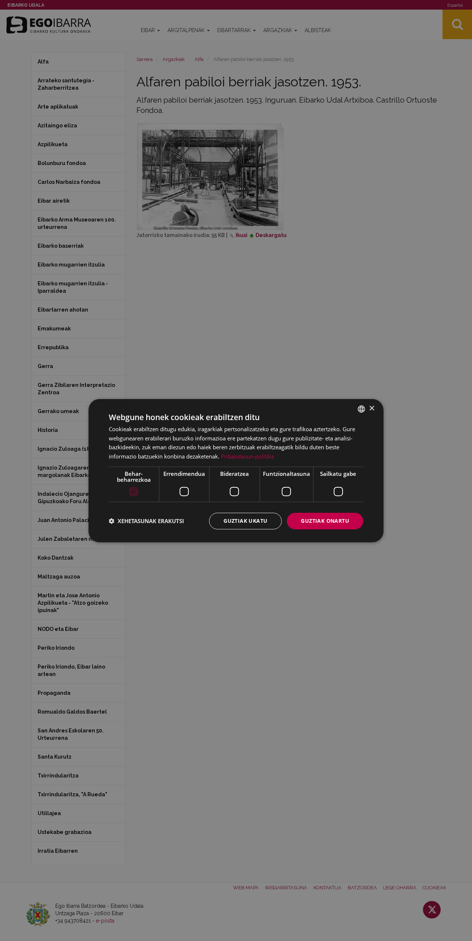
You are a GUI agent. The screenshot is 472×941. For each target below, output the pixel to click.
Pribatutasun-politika (247, 456)
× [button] (371, 408)
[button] (146, 521)
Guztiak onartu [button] (325, 520)
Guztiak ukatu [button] (245, 520)
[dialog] (236, 470)
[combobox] (361, 408)
